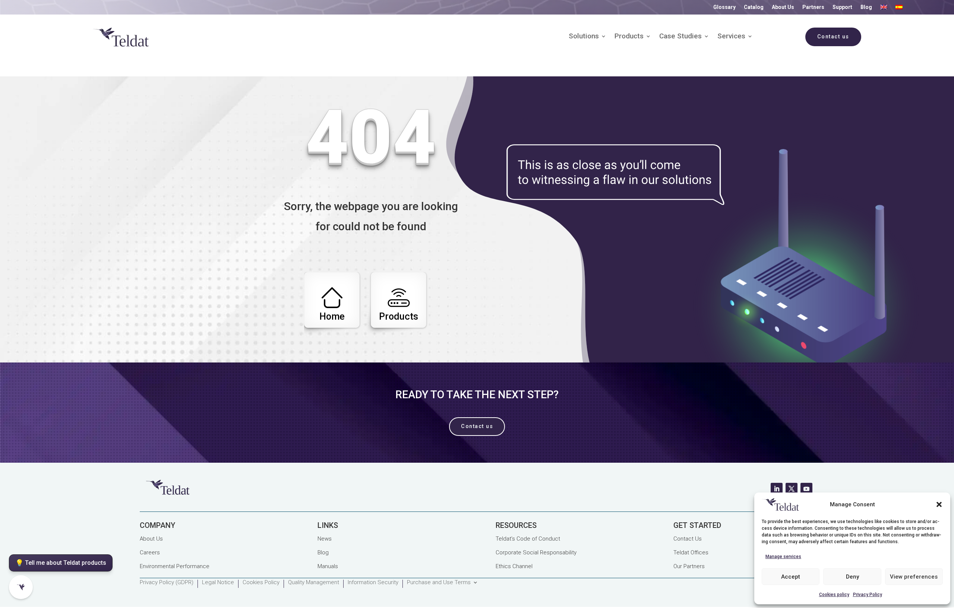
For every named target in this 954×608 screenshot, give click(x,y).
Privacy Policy (867, 594)
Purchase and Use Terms (439, 583)
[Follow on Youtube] (806, 489)
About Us (783, 7)
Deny (852, 576)
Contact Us (687, 538)
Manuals (328, 566)
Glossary (724, 7)
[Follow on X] (791, 489)
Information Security (373, 583)
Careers (150, 552)
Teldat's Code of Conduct (528, 538)
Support (842, 7)
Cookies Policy (261, 583)
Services (731, 37)
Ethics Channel (514, 566)
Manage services (783, 556)
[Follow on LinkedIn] (777, 489)
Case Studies (680, 37)
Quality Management (313, 583)
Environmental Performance (174, 566)
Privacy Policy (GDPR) (166, 583)
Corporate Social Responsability (536, 552)
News (325, 538)
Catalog (754, 7)
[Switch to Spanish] (899, 8)
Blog (866, 7)
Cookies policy (834, 594)
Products (629, 37)
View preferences (914, 576)
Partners (813, 7)
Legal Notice (218, 583)
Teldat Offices (690, 552)
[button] (939, 504)
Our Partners (689, 566)
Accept (790, 576)
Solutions (584, 37)
